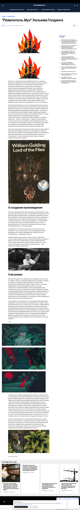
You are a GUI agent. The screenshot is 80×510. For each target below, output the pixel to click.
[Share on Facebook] (69, 25)
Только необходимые (33, 506)
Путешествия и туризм (47, 9)
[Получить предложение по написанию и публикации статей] (67, 503)
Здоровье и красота (32, 9)
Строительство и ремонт (16, 9)
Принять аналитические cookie (21, 506)
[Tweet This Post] (71, 25)
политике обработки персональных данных (23, 504)
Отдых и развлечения (63, 9)
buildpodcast (10, 25)
